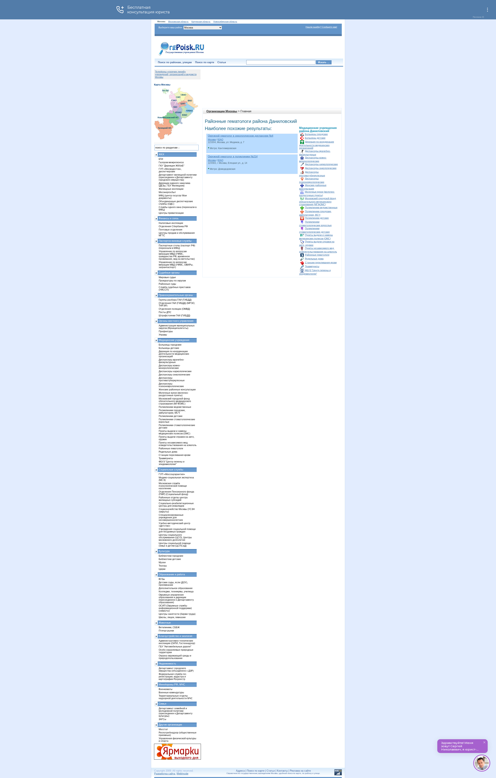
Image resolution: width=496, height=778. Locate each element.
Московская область (178, 21)
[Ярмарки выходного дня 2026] (175, 752)
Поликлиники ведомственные (321, 207)
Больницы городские (316, 134)
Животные (165, 622)
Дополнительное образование (176, 588)
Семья (162, 703)
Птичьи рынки (166, 630)
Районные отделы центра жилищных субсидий (173, 498)
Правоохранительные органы (176, 295)
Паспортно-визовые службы (175, 240)
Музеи (162, 562)
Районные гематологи (317, 255)
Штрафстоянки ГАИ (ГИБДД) (174, 315)
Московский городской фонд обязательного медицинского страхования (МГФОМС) (317, 201)
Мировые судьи (167, 277)
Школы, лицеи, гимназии (172, 617)
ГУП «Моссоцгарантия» (172, 474)
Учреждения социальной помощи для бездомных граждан (177, 530)
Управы (163, 334)
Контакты (282, 770)
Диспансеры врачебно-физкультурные (171, 360)
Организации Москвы (221, 111)
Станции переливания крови (321, 262)
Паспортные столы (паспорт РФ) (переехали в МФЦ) (177, 246)
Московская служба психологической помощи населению (173, 486)
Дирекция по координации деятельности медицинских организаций (316, 145)
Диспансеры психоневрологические (171, 384)
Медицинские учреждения (174, 340)
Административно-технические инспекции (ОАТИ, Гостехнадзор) (177, 641)
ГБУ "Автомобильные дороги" (175, 646)
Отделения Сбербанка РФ (173, 226)
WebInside (182, 773)
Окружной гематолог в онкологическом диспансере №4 (240, 135)
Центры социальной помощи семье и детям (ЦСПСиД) (175, 544)
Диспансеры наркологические (321, 164)
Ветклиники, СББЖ (169, 627)
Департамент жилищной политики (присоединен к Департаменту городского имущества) (178, 177)
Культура (164, 551)
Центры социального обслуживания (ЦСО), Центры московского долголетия (175, 537)
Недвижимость (167, 663)
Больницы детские (315, 138)
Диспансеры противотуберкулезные (172, 379)
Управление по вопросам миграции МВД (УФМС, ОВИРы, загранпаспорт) (176, 264)
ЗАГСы (162, 719)
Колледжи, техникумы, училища (176, 591)
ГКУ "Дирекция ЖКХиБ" (171, 165)
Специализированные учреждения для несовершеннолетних (171, 517)
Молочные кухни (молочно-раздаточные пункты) (174, 394)
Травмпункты (312, 266)
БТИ (161, 159)
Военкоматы (165, 689)
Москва (212, 139)
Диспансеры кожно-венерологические (169, 366)
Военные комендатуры (171, 692)
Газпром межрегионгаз (171, 162)
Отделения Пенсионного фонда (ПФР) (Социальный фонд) (176, 492)
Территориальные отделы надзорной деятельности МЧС (176, 697)
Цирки (162, 569)
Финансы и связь (169, 218)
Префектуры (166, 331)
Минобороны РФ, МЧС (172, 684)
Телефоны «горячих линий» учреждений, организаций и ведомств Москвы (175, 74)
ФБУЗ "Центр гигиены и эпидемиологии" (171, 462)
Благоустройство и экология (175, 636)
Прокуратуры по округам (172, 280)
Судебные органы (169, 272)
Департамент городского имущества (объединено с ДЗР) (176, 669)
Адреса (240, 770)
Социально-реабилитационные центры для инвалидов (176, 504)
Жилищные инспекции (171, 189)
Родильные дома (314, 258)
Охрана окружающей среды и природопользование (175, 656)
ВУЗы (162, 579)
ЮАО (220, 139)
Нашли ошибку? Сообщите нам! (321, 27)
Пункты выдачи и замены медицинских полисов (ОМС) (174, 432)
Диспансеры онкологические (321, 168)
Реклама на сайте (300, 770)
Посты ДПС (165, 312)
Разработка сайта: (165, 773)
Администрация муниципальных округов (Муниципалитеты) (177, 326)
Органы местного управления (176, 320)
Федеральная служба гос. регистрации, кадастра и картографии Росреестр (173, 676)
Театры (163, 565)
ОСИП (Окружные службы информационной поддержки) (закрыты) (175, 608)
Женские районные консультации (177, 389)
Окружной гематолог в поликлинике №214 (232, 156)
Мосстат (163, 729)
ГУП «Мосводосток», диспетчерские (170, 170)
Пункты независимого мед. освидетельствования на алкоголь (177, 443)
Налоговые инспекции (171, 223)
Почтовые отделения (170, 229)
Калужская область (200, 21)
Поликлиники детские (317, 218)
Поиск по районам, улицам (175, 62)
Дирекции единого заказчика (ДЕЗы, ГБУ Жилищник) (174, 184)
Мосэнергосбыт (167, 192)
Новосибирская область (225, 21)
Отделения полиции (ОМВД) (174, 309)
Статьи (221, 62)
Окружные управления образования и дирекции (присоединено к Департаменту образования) (176, 598)
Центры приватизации (171, 213)
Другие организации (170, 724)
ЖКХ (161, 154)
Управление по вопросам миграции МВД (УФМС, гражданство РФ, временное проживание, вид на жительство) (177, 255)
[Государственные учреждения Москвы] (181, 56)
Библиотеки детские (170, 559)
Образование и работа (172, 574)
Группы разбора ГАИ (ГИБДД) (175, 299)
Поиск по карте (204, 62)
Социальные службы (171, 469)
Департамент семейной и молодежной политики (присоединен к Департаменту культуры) (175, 712)
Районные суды (167, 284)
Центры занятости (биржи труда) (177, 614)
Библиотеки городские (171, 556)
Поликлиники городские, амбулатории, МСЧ (172, 411)
